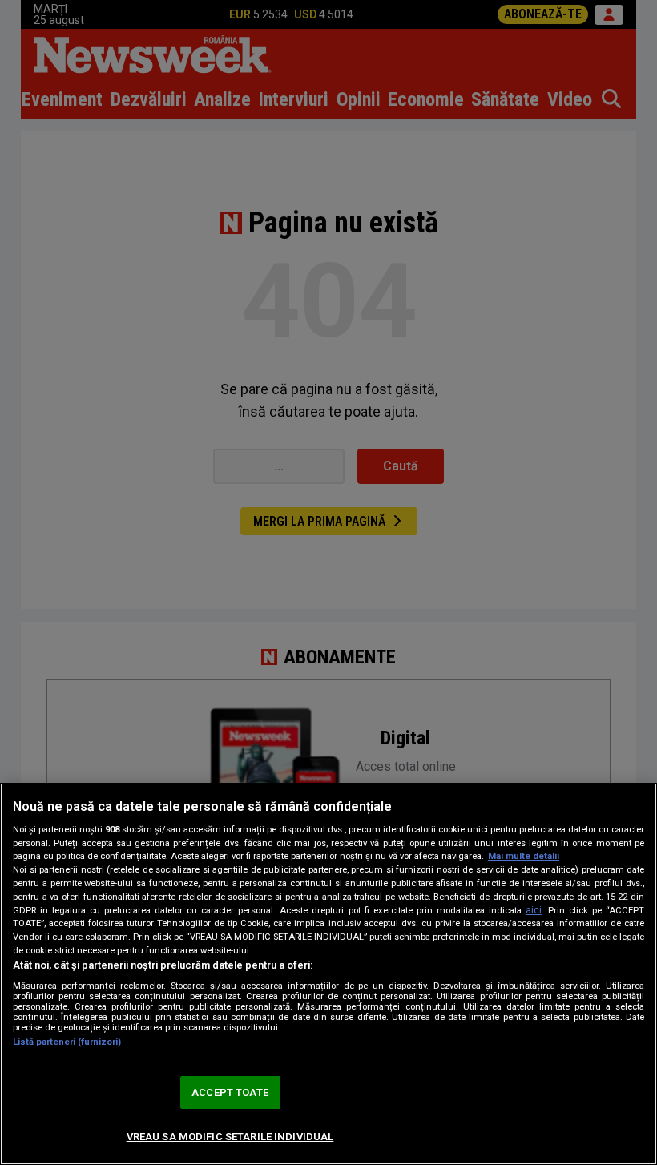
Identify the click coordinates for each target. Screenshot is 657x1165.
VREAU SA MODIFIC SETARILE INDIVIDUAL (230, 1137)
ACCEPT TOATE (229, 1092)
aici (534, 910)
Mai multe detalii (523, 856)
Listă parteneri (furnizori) (67, 1042)
